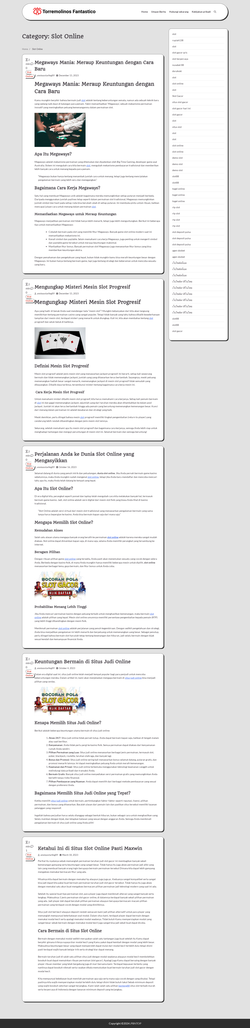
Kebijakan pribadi (201, 11)
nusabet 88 (178, 64)
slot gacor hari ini (181, 108)
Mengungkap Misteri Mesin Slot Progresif (82, 287)
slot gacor (177, 114)
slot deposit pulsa (181, 231)
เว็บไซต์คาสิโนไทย (182, 281)
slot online (93, 476)
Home (144, 11)
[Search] (215, 11)
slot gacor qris (179, 52)
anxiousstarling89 (46, 75)
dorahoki (177, 71)
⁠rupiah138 (177, 40)
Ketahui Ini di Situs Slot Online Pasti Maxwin (90, 848)
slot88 (175, 176)
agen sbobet (178, 250)
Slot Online (29, 74)
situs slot (177, 126)
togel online (178, 188)
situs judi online (133, 677)
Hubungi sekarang (178, 11)
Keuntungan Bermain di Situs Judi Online (83, 661)
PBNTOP (136, 1023)
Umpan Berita (158, 11)
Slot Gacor (177, 95)
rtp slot (176, 207)
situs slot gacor (180, 102)
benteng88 (124, 985)
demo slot (177, 157)
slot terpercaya (180, 58)
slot (83, 100)
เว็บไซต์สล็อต (179, 262)
